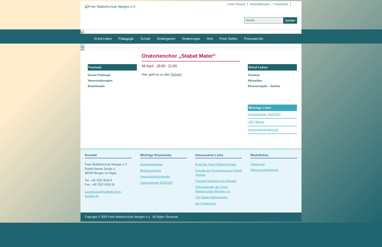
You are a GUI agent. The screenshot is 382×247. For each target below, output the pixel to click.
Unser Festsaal (236, 4)
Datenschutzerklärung (264, 170)
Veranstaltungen (260, 4)
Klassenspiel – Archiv (264, 86)
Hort (210, 38)
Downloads (281, 4)
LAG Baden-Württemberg (211, 197)
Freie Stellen (228, 38)
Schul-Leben (103, 38)
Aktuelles (255, 80)
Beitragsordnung (150, 170)
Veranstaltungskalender (155, 176)
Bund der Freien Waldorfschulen (215, 164)
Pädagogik (126, 38)
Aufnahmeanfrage (151, 164)
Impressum (257, 164)
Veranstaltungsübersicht (263, 129)
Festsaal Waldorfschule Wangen (216, 181)
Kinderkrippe (191, 38)
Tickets (176, 74)
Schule (145, 38)
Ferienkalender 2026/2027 (264, 114)
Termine (254, 75)
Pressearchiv (253, 38)
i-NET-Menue (256, 122)
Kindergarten (166, 38)
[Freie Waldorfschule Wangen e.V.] (110, 6)
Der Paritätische (205, 203)
